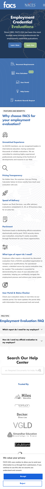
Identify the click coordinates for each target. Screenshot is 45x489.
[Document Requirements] (22, 64)
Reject (22, 483)
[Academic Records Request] (22, 100)
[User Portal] (22, 82)
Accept (23, 476)
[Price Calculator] (22, 73)
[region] (22, 471)
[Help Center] (22, 91)
